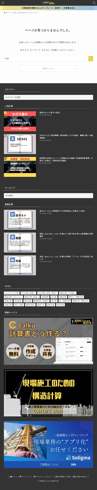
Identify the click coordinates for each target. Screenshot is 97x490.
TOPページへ (48, 69)
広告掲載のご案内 (64, 477)
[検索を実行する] (90, 58)
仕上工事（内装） (28, 293)
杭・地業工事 (65, 301)
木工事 (54, 301)
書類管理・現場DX (41, 301)
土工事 (54, 297)
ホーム (14, 477)
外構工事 (8, 301)
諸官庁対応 (30, 305)
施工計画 (27, 301)
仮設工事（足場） (32, 297)
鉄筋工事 (50, 305)
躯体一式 (40, 305)
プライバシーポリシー (44, 477)
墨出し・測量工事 (76, 297)
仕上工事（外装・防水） (47, 293)
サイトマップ (26, 477)
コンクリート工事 (12, 293)
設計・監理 (19, 305)
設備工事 (8, 305)
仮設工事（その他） (67, 293)
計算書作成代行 (81, 477)
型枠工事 (62, 297)
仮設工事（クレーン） (13, 297)
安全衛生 (18, 301)
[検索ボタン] (94, 3)
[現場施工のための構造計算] (48, 3)
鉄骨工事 (60, 305)
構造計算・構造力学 (80, 301)
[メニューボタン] (3, 3)
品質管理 (45, 297)
